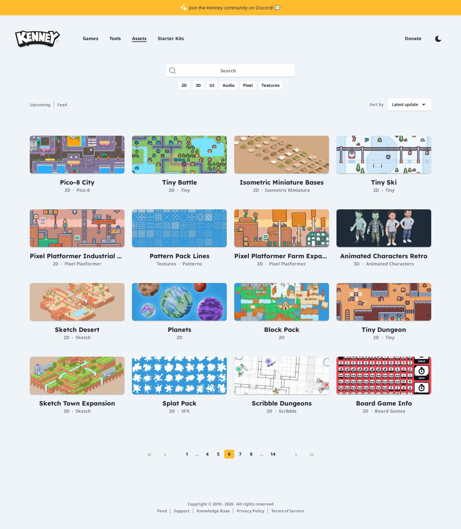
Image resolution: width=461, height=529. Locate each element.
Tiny (185, 190)
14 (272, 454)
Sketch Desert (77, 329)
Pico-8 (83, 190)
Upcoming (40, 104)
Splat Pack (179, 403)
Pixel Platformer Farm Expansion (286, 256)
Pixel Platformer (83, 264)
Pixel (248, 85)
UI (211, 85)
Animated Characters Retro (383, 256)
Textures (270, 85)
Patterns (192, 264)
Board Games (390, 411)
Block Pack (281, 329)
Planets (179, 329)
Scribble (288, 411)
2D (184, 85)
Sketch (83, 337)
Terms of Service (287, 511)
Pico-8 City (77, 182)
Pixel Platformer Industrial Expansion (90, 256)
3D (198, 85)
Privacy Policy (250, 511)
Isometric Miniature (287, 190)
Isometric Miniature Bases (282, 182)
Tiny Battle (179, 182)
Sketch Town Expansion (77, 403)
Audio (229, 85)
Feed (62, 104)
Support (182, 511)
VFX (185, 411)
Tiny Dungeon (384, 329)
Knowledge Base (213, 511)
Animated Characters (390, 264)
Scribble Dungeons (282, 403)
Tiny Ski (384, 182)
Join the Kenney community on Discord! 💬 (234, 8)
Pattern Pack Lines (179, 256)
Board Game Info (384, 403)
